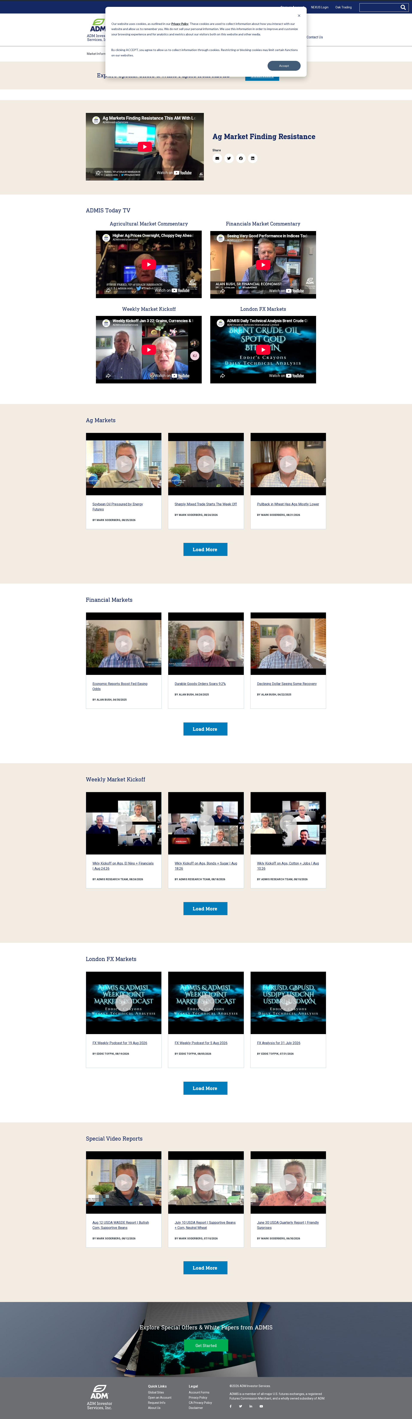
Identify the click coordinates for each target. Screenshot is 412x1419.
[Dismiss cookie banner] (299, 15)
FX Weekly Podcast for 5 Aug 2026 (201, 1043)
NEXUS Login (320, 7)
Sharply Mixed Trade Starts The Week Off (206, 504)
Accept (284, 66)
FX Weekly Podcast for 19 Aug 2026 (119, 1043)
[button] (217, 158)
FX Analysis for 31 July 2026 (278, 1043)
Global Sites (156, 1392)
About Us (154, 1408)
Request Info (156, 1402)
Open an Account (159, 1397)
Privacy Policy (198, 1397)
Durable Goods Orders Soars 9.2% (200, 684)
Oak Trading (343, 7)
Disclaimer (196, 1408)
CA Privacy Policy (200, 1402)
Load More (205, 549)
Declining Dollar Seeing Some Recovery (287, 684)
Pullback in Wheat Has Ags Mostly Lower (288, 504)
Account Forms (199, 1392)
